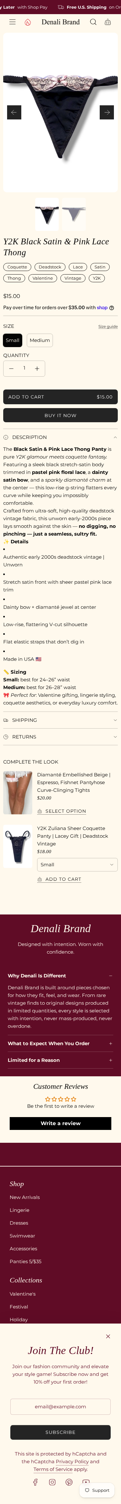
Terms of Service (53, 1469)
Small (12, 340)
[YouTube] (86, 1482)
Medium (40, 340)
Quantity (16, 355)
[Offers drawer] (27, 22)
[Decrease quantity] (11, 368)
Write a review (61, 1123)
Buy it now (61, 415)
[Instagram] (52, 1482)
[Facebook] (35, 1482)
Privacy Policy (72, 1461)
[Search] (93, 22)
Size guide (108, 326)
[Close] (108, 1336)
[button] (14, 112)
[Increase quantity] (37, 368)
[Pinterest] (69, 1482)
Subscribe (60, 1432)
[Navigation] (12, 22)
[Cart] (108, 22)
